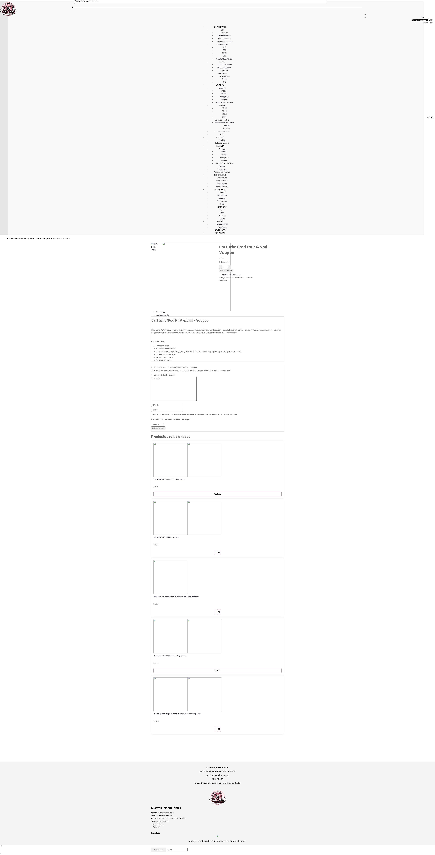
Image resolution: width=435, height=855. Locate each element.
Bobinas (222, 216)
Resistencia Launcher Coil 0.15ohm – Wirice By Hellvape (176, 596)
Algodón (222, 198)
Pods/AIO (222, 73)
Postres (224, 94)
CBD (222, 134)
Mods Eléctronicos (224, 65)
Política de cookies (218, 841)
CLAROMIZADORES (224, 59)
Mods (222, 62)
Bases (222, 166)
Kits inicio (224, 33)
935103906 (217, 779)
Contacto (156, 827)
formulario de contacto (229, 783)
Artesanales (222, 184)
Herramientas (222, 207)
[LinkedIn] (222, 283)
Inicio (9, 238)
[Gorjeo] (221, 283)
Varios (222, 218)
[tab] (220, 312)
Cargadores (222, 195)
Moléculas (222, 169)
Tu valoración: (157, 375)
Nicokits (222, 140)
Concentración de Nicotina (224, 123)
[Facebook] (220, 283)
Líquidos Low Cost (222, 131)
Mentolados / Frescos (224, 102)
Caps (222, 213)
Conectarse (155, 833)
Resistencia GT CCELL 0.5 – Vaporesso (168, 479)
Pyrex (222, 210)
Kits (222, 30)
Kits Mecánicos (224, 39)
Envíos (227, 841)
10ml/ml (226, 126)
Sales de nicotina (222, 143)
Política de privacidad (203, 841)
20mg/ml (226, 128)
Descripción (160, 312)
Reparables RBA (222, 187)
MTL (224, 56)
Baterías (222, 192)
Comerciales (222, 178)
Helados (224, 99)
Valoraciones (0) (162, 315)
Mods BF (224, 70)
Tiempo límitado (222, 224)
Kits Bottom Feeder (224, 41)
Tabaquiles (224, 97)
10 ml (224, 108)
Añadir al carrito (226, 270)
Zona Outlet (222, 227)
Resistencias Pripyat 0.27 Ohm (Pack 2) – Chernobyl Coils (177, 713)
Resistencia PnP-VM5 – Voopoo (166, 537)
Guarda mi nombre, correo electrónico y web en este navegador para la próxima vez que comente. (195, 414)
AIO (224, 82)
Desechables (224, 76)
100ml (224, 114)
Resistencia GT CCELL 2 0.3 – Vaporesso (169, 656)
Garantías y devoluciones (238, 841)
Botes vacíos (222, 201)
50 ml (224, 111)
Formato (222, 105)
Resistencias (17, 238)
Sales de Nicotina (222, 120)
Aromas (222, 149)
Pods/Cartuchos (222, 181)
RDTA (224, 53)
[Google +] (224, 283)
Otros (224, 117)
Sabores (222, 88)
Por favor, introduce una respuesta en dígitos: (171, 419)
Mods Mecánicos (224, 68)
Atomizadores (222, 44)
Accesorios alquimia (222, 172)
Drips (222, 204)
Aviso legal (192, 841)
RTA (224, 50)
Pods (224, 79)
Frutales (224, 91)
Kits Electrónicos (224, 36)
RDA (224, 47)
